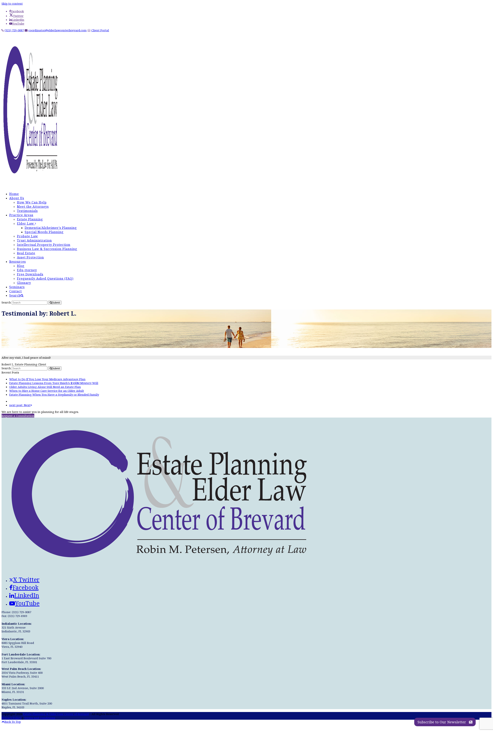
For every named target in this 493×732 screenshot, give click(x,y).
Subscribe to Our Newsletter (442, 722)
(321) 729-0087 (14, 30)
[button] (16, 295)
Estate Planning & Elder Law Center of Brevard (56, 714)
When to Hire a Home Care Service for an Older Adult (46, 391)
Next (19, 405)
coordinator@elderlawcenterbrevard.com (57, 30)
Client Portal (100, 30)
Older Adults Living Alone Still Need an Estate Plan (45, 387)
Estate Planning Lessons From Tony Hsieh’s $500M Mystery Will (53, 383)
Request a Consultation (18, 416)
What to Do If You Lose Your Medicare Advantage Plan (47, 379)
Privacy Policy (11, 718)
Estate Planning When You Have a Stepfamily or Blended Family (54, 394)
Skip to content (12, 3)
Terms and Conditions (39, 718)
